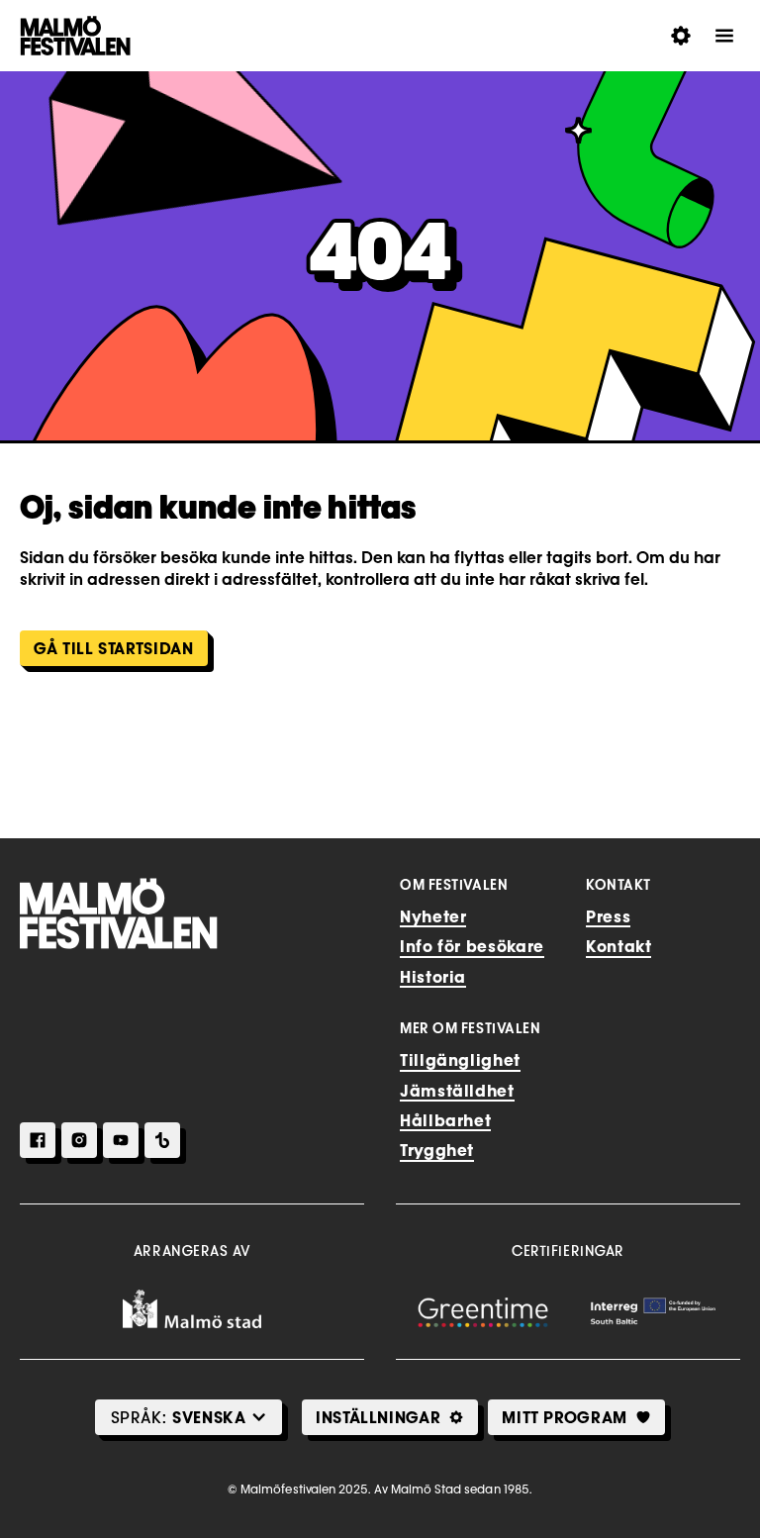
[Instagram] (79, 1140)
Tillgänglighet (460, 1060)
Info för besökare (472, 946)
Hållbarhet (445, 1120)
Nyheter (433, 916)
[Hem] (119, 913)
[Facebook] (37, 1140)
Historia (433, 977)
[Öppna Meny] (724, 35)
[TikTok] (162, 1140)
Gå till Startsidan (114, 648)
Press (608, 916)
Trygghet (437, 1150)
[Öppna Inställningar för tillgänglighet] (681, 36)
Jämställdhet (457, 1091)
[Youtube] (121, 1140)
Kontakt (618, 946)
